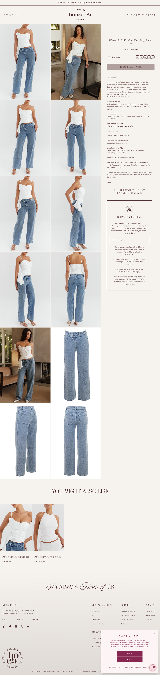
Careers (148, 620)
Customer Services (98, 624)
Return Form (126, 624)
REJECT (129, 659)
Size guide (116, 57)
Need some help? (102, 605)
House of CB (150, 611)
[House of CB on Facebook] (10, 626)
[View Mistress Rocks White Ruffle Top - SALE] (16, 527)
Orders (125, 605)
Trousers (119, 143)
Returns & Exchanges (129, 615)
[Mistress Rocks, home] (80, 14)
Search (15, 14)
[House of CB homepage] (12, 658)
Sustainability (151, 615)
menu (6, 14)
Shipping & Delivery (129, 611)
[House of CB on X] (22, 626)
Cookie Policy (97, 643)
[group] (130, 49)
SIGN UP (35, 619)
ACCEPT (129, 653)
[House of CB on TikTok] (4, 626)
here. (146, 646)
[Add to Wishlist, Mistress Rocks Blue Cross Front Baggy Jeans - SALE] (130, 35)
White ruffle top (113, 116)
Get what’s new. (94, 2)
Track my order (127, 620)
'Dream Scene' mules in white (132, 116)
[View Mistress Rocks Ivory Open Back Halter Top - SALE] (48, 527)
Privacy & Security (99, 638)
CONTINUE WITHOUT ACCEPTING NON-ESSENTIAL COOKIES (129, 667)
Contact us (95, 611)
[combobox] (129, 240)
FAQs (94, 615)
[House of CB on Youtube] (28, 626)
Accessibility (96, 647)
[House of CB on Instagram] (16, 626)
